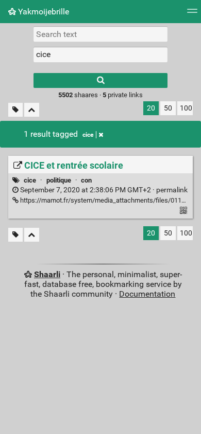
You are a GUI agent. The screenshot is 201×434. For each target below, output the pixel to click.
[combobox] (100, 54)
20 (151, 108)
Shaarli (47, 274)
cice (87, 134)
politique (58, 180)
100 (186, 108)
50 (168, 108)
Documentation (147, 294)
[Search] (100, 80)
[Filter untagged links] (15, 110)
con (86, 180)
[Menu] (192, 14)
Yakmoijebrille (42, 11)
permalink (103, 190)
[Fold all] (31, 110)
